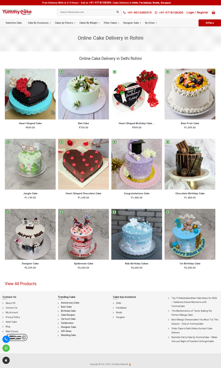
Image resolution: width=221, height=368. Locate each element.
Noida (119, 312)
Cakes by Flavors (64, 23)
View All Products (21, 283)
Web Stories (12, 331)
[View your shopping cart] (214, 12)
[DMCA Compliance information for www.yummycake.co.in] (15, 337)
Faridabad (121, 307)
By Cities (150, 23)
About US (10, 303)
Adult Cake (11, 322)
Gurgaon (120, 317)
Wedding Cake (68, 335)
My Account (12, 312)
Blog (8, 326)
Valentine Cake (14, 23)
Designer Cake (131, 23)
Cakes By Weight (88, 23)
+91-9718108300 (100, 2)
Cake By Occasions (38, 23)
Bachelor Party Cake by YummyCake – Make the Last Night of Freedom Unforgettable (194, 339)
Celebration (67, 323)
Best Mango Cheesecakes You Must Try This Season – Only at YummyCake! (194, 321)
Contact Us (11, 307)
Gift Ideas (66, 331)
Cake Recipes (68, 315)
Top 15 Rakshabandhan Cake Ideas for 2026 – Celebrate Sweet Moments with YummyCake (194, 302)
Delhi (118, 303)
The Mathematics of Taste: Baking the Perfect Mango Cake (191, 313)
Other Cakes (110, 23)
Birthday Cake (68, 311)
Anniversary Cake (70, 302)
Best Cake (66, 307)
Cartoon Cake (68, 319)
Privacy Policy (13, 317)
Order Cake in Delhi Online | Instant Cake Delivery (191, 330)
